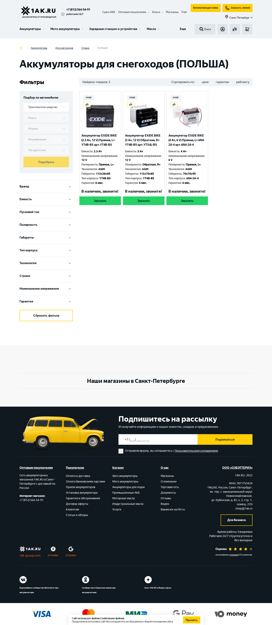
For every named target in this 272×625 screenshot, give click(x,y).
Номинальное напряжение (39, 288)
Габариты (27, 237)
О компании (169, 481)
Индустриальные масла (127, 504)
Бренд (24, 186)
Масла (151, 29)
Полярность (28, 225)
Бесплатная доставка (205, 7)
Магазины (172, 12)
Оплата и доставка (78, 476)
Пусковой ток (29, 212)
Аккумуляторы (30, 29)
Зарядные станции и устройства (113, 29)
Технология (28, 263)
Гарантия (26, 301)
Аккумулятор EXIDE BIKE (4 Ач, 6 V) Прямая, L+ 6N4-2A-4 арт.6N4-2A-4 (186, 140)
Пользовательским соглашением (196, 451)
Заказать (100, 200)
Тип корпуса (28, 250)
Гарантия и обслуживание (83, 498)
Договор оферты (77, 504)
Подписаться (225, 439)
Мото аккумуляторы (65, 29)
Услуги (116, 509)
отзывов (234, 555)
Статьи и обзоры (77, 515)
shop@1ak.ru (243, 508)
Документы (168, 492)
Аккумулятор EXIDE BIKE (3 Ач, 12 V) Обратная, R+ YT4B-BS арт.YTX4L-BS (142, 140)
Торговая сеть (170, 487)
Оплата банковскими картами (85, 481)
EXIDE (89, 97)
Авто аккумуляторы (125, 476)
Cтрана (25, 276)
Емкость (26, 199)
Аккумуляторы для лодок (128, 487)
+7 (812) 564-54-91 (78, 9)
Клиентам (72, 509)
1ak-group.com (30, 555)
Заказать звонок (240, 7)
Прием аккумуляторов (80, 487)
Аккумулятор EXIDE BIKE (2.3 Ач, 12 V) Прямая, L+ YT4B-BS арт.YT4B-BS (99, 140)
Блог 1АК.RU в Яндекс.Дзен (158, 587)
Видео (165, 504)
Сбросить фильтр (46, 315)
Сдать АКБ (108, 12)
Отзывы (166, 498)
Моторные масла (123, 498)
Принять (192, 620)
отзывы (53, 555)
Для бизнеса (236, 520)
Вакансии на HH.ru (173, 509)
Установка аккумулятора (82, 492)
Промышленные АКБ (126, 492)
